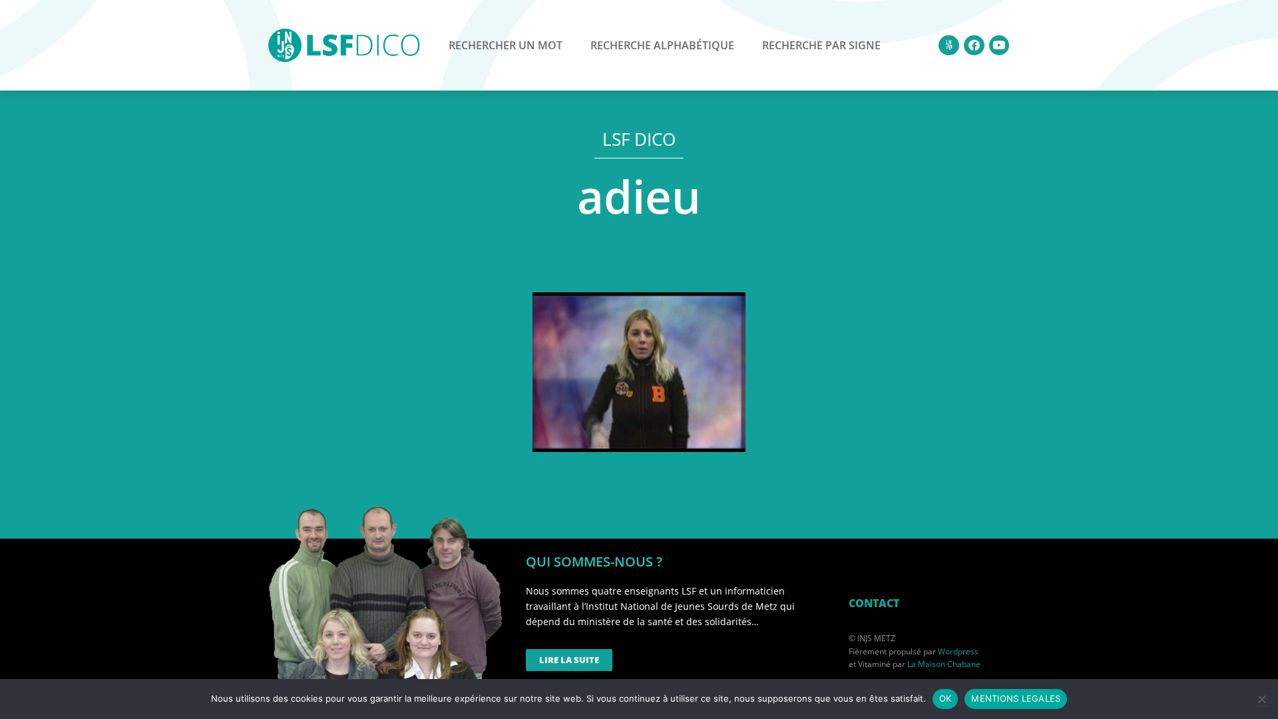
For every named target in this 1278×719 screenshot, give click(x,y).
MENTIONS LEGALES (1015, 698)
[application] (639, 372)
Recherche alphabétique (662, 45)
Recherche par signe (821, 45)
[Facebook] (974, 45)
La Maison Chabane (943, 664)
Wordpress (958, 651)
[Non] (1261, 699)
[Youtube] (999, 45)
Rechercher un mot (505, 45)
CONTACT (874, 603)
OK (945, 698)
